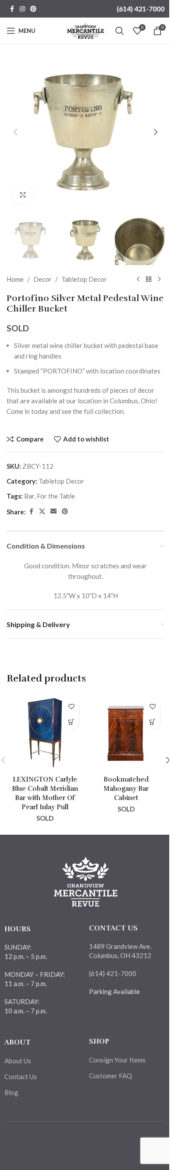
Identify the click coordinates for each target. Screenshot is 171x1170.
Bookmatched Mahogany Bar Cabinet (126, 788)
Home (15, 279)
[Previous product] (138, 279)
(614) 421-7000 (140, 8)
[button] (15, 132)
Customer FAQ (110, 1076)
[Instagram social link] (22, 9)
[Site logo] (85, 30)
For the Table (56, 496)
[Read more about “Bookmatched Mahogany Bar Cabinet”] (152, 721)
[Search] (119, 30)
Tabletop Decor (84, 279)
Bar (29, 496)
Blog (11, 1092)
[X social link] (42, 511)
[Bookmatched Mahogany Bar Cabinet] (126, 732)
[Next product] (159, 279)
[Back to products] (148, 279)
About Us (17, 1061)
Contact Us (20, 1076)
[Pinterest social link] (33, 9)
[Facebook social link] (12, 9)
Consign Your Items (117, 1060)
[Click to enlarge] (23, 195)
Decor (42, 279)
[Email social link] (53, 511)
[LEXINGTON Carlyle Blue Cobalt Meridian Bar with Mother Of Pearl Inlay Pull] (45, 732)
